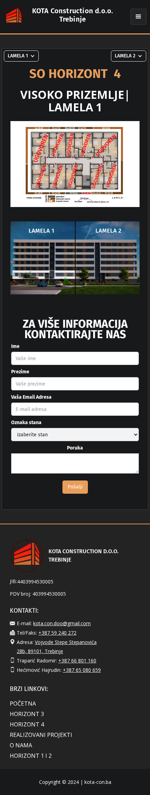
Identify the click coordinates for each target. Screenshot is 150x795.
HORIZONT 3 (27, 713)
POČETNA (23, 703)
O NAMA (21, 745)
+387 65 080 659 (82, 670)
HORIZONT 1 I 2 (31, 755)
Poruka (75, 448)
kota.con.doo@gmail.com (62, 623)
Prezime (20, 372)
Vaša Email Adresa (31, 397)
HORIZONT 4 (27, 724)
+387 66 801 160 (77, 660)
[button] (138, 17)
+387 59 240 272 (57, 632)
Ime (15, 346)
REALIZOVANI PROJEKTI (41, 734)
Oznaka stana (26, 423)
